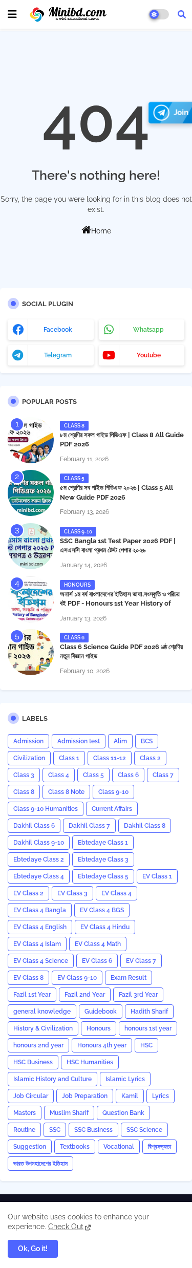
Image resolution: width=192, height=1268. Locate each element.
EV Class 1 (157, 876)
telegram (58, 355)
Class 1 (69, 758)
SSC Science (144, 1129)
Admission (28, 741)
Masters (24, 1112)
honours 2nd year (38, 1045)
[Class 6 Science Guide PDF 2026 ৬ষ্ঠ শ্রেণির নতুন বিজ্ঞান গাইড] (31, 652)
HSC (146, 1045)
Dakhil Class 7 (89, 825)
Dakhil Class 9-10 (38, 842)
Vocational (118, 1146)
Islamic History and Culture (52, 1079)
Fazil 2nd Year (85, 994)
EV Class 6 (97, 960)
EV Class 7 (141, 960)
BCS (147, 741)
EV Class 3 (72, 893)
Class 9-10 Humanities (45, 808)
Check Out (65, 1226)
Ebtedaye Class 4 (38, 876)
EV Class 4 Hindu (105, 927)
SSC (54, 1129)
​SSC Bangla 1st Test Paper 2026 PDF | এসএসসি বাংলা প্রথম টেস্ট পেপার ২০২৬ (118, 545)
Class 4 (58, 775)
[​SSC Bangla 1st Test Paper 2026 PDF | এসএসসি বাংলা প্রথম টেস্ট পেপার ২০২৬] (31, 546)
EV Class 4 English (40, 927)
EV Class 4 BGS (102, 910)
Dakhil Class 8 (144, 825)
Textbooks (75, 1146)
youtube (149, 355)
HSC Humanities (90, 1062)
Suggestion (29, 1146)
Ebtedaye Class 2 (38, 859)
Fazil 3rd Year (138, 994)
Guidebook (100, 1011)
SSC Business (93, 1129)
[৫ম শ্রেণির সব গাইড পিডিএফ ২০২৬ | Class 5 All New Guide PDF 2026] (31, 493)
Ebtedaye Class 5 (103, 876)
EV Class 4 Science (40, 960)
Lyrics (160, 1096)
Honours (99, 1028)
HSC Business (33, 1062)
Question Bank (123, 1112)
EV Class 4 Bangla (39, 910)
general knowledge (42, 1011)
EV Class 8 (28, 977)
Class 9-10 (113, 792)
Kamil (129, 1096)
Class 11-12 (109, 758)
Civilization (29, 758)
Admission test (78, 741)
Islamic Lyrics (125, 1079)
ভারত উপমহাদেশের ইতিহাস (40, 1163)
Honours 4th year (101, 1045)
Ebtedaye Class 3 (103, 859)
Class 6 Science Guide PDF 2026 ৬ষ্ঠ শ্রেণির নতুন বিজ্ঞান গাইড (121, 651)
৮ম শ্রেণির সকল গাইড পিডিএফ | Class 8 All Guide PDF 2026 (122, 439)
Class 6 (128, 775)
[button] (182, 14)
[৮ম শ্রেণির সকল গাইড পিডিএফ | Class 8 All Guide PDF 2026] (31, 440)
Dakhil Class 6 (34, 825)
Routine (24, 1129)
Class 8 (23, 792)
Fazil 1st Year (32, 994)
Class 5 (93, 775)
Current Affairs (112, 808)
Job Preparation (85, 1096)
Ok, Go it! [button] (33, 1248)
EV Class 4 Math (98, 944)
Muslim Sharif (69, 1112)
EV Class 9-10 (77, 977)
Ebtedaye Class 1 (103, 842)
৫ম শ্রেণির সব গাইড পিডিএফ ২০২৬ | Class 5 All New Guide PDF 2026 (116, 492)
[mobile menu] (12, 14)
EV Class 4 (116, 893)
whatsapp (148, 329)
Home (101, 231)
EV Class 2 (28, 893)
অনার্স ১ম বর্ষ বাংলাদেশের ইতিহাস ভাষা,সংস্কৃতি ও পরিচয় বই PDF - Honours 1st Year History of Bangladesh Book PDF (120, 603)
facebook (58, 329)
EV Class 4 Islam (37, 944)
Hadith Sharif (149, 1011)
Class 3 (23, 775)
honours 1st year (148, 1028)
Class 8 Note (66, 792)
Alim (120, 741)
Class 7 (163, 775)
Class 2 (150, 758)
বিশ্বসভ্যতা (159, 1146)
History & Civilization (43, 1028)
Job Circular (30, 1096)
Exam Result (128, 977)
